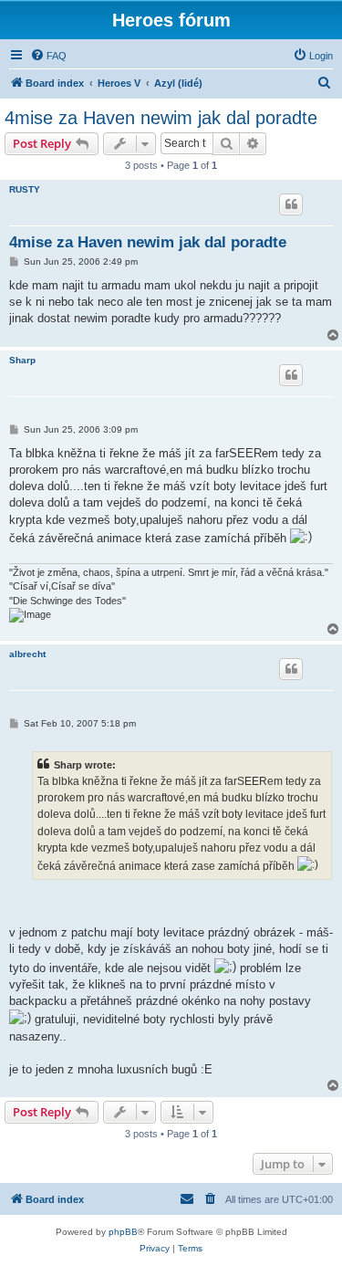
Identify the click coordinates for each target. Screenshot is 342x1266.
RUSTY (24, 189)
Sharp (22, 360)
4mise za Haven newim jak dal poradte (161, 118)
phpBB (123, 1232)
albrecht (27, 654)
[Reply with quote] (291, 204)
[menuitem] (48, 56)
